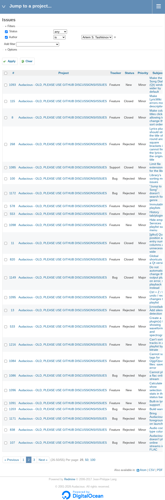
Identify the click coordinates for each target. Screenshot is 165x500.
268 (12, 144)
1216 (12, 344)
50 (87, 460)
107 (12, 442)
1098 (12, 225)
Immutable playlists (157, 206)
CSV (152, 470)
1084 (12, 361)
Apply (11, 61)
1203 (12, 409)
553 (12, 213)
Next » (43, 460)
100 (12, 178)
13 (12, 310)
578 (12, 206)
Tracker (115, 73)
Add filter (9, 44)
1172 (12, 193)
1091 (12, 403)
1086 (12, 375)
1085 (12, 167)
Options (12, 49)
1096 (12, 390)
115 (12, 101)
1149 (12, 277)
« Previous (12, 460)
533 (12, 326)
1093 (12, 84)
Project (63, 73)
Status (12, 31)
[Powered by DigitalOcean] (82, 498)
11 (12, 243)
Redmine (69, 479)
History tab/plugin (156, 213)
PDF (160, 470)
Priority (143, 73)
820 (12, 259)
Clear (29, 61)
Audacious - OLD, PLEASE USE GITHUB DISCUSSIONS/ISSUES (62, 84)
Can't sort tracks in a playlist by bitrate (156, 344)
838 (12, 429)
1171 (12, 418)
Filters (11, 26)
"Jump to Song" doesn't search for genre (156, 193)
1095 (12, 297)
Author (12, 37)
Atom (143, 470)
